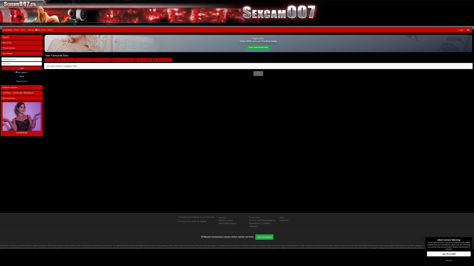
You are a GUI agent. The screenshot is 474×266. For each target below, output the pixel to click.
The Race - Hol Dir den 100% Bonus (18, 93)
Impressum (284, 220)
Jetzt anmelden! (264, 237)
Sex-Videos (8, 53)
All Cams (49, 60)
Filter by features (144, 60)
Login (461, 30)
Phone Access (9, 48)
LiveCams (7, 30)
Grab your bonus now (258, 47)
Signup (31, 30)
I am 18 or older (449, 254)
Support (222, 217)
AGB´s (282, 217)
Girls (23, 30)
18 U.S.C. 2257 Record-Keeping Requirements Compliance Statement (262, 223)
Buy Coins (41, 30)
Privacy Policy (254, 217)
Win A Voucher (9, 98)
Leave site (448, 260)
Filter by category (102, 60)
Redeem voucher (10, 87)
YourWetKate (22, 133)
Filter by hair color (163, 60)
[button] (468, 30)
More (50, 30)
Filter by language (65, 60)
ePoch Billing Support (227, 223)
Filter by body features (123, 60)
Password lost (21, 81)
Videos (16, 30)
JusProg (203, 221)
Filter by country (83, 60)
